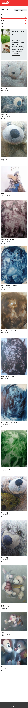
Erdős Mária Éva (5, 90)
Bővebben (15, 57)
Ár (2, 23)
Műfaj (3, 14)
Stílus (3, 17)
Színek (3, 26)
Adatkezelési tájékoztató (14, 706)
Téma (2, 20)
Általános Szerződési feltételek (14, 705)
